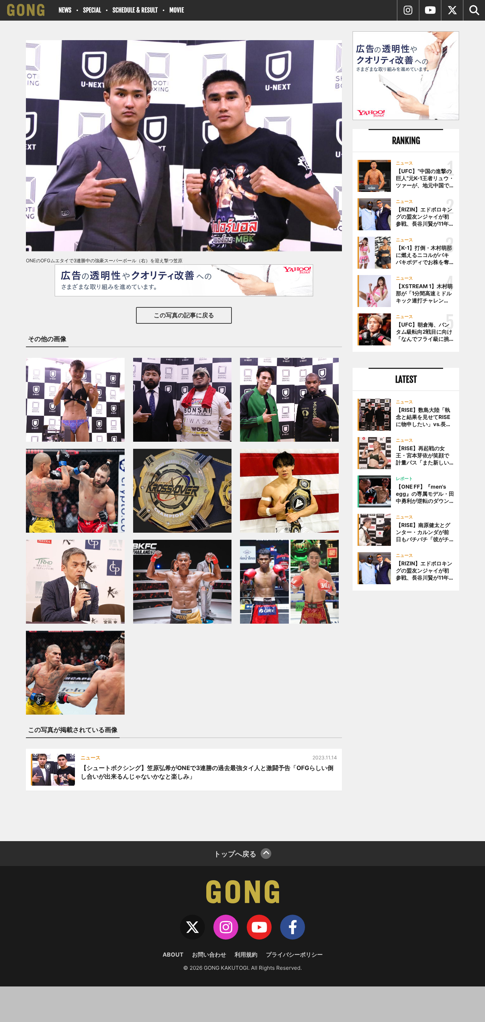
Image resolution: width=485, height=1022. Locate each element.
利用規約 (246, 954)
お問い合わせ (209, 954)
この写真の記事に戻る (184, 315)
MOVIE (176, 10)
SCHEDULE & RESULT (135, 10)
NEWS (65, 10)
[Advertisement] (406, 713)
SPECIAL (92, 10)
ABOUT (173, 954)
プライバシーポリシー (294, 954)
